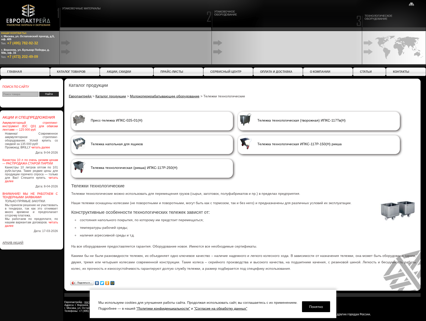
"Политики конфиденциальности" (163, 308)
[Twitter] (102, 283)
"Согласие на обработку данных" (220, 308)
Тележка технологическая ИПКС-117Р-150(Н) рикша (299, 144)
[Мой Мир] (112, 283)
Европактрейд (80, 96)
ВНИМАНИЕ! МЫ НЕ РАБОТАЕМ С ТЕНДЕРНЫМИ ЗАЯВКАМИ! (30, 195)
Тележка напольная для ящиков (117, 144)
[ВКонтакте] (97, 283)
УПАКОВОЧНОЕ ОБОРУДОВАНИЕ (225, 13)
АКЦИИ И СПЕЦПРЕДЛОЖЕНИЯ (28, 117)
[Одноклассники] (107, 283)
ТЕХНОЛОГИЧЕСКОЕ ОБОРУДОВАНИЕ (378, 17)
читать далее (40, 147)
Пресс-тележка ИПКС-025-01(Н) (116, 120)
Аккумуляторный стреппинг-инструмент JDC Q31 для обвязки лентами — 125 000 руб (30, 126)
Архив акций (12, 243)
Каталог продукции (110, 96)
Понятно (316, 307)
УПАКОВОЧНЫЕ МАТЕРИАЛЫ (81, 8)
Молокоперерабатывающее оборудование (164, 96)
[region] (213, 304)
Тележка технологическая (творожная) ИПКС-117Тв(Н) (301, 120)
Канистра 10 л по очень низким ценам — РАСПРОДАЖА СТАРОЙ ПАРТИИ (30, 161)
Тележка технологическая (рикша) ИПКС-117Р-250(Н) (134, 168)
